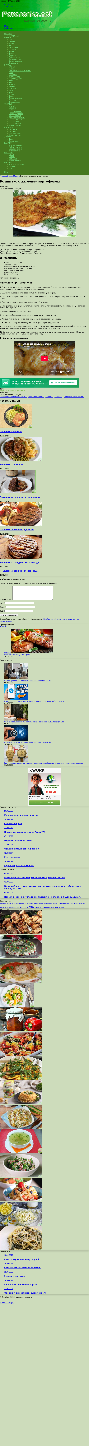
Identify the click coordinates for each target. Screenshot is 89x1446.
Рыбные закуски (15, 147)
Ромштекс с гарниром (11, 464)
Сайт (2, 611)
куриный (53, 903)
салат (31, 906)
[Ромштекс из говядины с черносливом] (18, 493)
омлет (6, 907)
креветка (47, 903)
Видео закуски (14, 151)
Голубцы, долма (15, 79)
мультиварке (73, 903)
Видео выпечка (15, 133)
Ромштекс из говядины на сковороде (19, 562)
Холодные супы (15, 59)
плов (14, 907)
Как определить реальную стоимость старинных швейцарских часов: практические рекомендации (43, 763)
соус (43, 907)
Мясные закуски (15, 145)
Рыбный (12, 110)
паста (11, 907)
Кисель (11, 155)
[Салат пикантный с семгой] (21, 1079)
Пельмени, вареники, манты (20, 71)
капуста (23, 903)
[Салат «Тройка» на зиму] (21, 1031)
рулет (24, 907)
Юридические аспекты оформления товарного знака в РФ (27, 742)
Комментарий (6, 599)
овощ (83, 903)
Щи (10, 45)
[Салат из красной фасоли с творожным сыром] (21, 1176)
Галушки (12, 94)
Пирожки (12, 131)
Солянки (12, 49)
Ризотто (12, 80)
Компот (12, 157)
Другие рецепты (15, 61)
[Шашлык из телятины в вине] (21, 933)
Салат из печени (15, 120)
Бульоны (12, 55)
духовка (17, 903)
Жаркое (12, 84)
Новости (12, 168)
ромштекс (21, 391)
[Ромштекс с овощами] (16, 427)
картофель (12, 391)
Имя (2, 603)
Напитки (8, 153)
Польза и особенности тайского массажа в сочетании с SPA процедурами (34, 722)
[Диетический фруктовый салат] (21, 1201)
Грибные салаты (15, 112)
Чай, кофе (13, 159)
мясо (80, 903)
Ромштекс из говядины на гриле (17, 655)
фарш (47, 907)
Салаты (8, 104)
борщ (1, 903)
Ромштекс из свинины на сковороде (19, 571)
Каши (11, 90)
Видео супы (13, 63)
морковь (66, 903)
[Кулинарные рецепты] (26, 22)
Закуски (8, 143)
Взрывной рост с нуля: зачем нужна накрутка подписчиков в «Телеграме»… (34, 701)
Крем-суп (12, 41)
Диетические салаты (17, 118)
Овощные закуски (16, 149)
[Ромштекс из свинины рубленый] (21, 526)
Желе (11, 139)
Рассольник (13, 47)
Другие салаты (15, 125)
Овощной (12, 108)
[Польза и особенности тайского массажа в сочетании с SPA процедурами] (16, 720)
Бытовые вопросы (16, 164)
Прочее (8, 162)
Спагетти (12, 88)
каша (28, 903)
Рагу (10, 82)
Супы (11, 39)
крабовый (41, 903)
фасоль (51, 907)
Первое (7, 38)
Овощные (13, 75)
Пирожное (13, 129)
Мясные (12, 67)
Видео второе (14, 102)
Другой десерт (14, 141)
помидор (19, 907)
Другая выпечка (15, 135)
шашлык (57, 907)
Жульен (12, 92)
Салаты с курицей (16, 114)
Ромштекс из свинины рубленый (17, 530)
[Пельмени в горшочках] (21, 1055)
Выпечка (8, 127)
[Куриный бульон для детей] (21, 1152)
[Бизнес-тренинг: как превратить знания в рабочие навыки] (16, 679)
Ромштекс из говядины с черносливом (20, 497)
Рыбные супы (14, 57)
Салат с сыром (15, 123)
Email (3, 607)
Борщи (11, 43)
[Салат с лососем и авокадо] (17, 1006)
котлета (34, 903)
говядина (6, 903)
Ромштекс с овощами (11, 432)
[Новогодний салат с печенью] (21, 958)
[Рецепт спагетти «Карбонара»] (21, 1249)
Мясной (12, 106)
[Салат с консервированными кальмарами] (21, 1225)
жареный (3, 391)
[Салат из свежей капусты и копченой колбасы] (21, 1128)
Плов (11, 73)
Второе (7, 65)
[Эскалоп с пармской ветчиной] (21, 982)
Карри (11, 96)
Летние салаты (15, 116)
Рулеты (12, 86)
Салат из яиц (14, 121)
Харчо (11, 51)
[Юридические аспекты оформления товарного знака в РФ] (16, 740)
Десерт (7, 137)
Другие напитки (15, 161)
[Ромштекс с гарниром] (21, 460)
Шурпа (11, 53)
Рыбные (12, 69)
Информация (14, 36)
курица (61, 903)
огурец (2, 907)
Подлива (12, 100)
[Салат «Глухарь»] (21, 1104)
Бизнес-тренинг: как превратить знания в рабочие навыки (27, 681)
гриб (12, 903)
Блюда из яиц (14, 77)
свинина (38, 907)
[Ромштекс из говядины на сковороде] (21, 558)
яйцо (62, 907)
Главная (3, 176)
